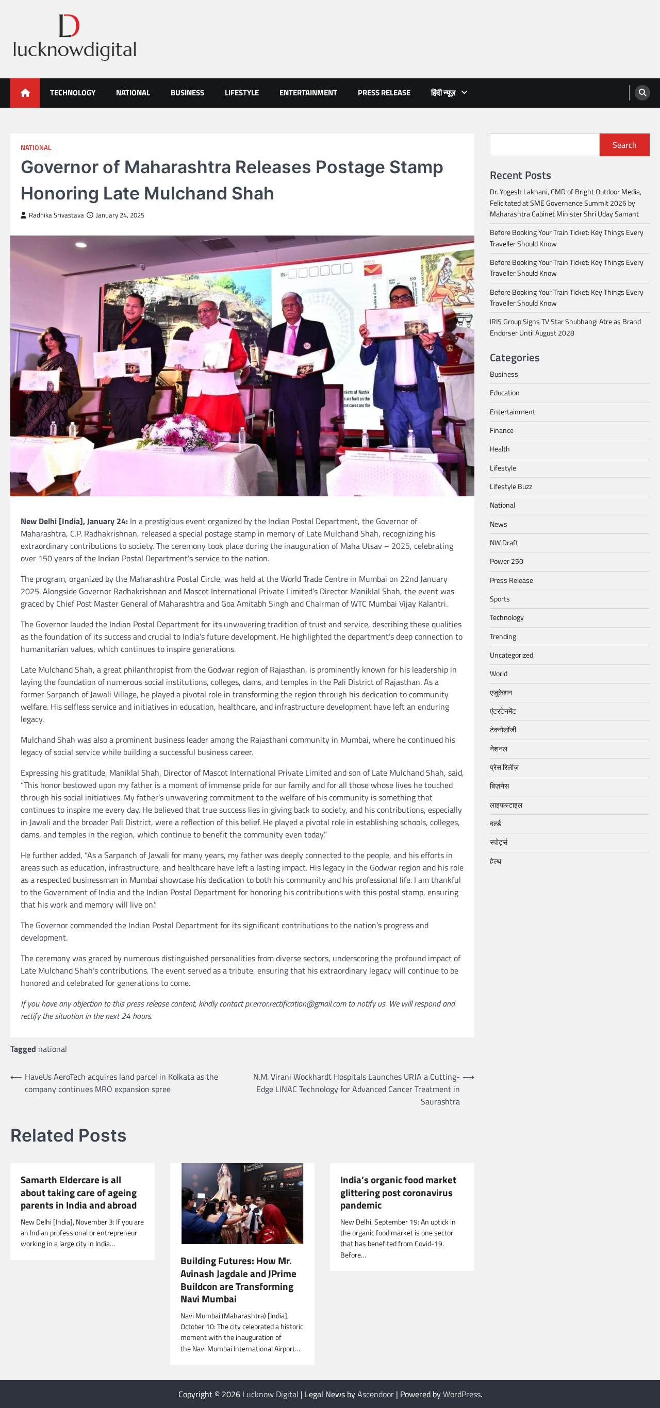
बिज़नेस (499, 786)
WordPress (462, 1394)
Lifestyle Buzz (511, 486)
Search (625, 145)
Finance (502, 430)
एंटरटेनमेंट (503, 711)
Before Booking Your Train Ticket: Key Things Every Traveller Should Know (567, 238)
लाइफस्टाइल (506, 804)
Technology (72, 92)
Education (505, 392)
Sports (500, 599)
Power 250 (506, 561)
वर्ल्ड (495, 823)
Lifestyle (242, 92)
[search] (642, 92)
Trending (503, 636)
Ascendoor (375, 1394)
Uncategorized (511, 655)
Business (187, 92)
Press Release (384, 92)
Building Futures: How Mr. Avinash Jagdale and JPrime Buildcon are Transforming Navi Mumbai (238, 1279)
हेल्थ (495, 860)
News (498, 523)
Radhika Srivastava (56, 215)
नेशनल (498, 748)
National (133, 92)
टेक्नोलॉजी (503, 729)
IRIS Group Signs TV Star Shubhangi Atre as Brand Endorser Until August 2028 (565, 327)
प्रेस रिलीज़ (504, 767)
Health (500, 449)
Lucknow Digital (270, 1394)
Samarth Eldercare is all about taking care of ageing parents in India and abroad (79, 1193)
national (52, 1049)
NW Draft (504, 542)
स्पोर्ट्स (498, 842)
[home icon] (25, 93)
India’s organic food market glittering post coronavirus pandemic (398, 1193)
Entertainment (308, 92)
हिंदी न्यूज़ (443, 92)
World (498, 673)
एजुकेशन (501, 692)
